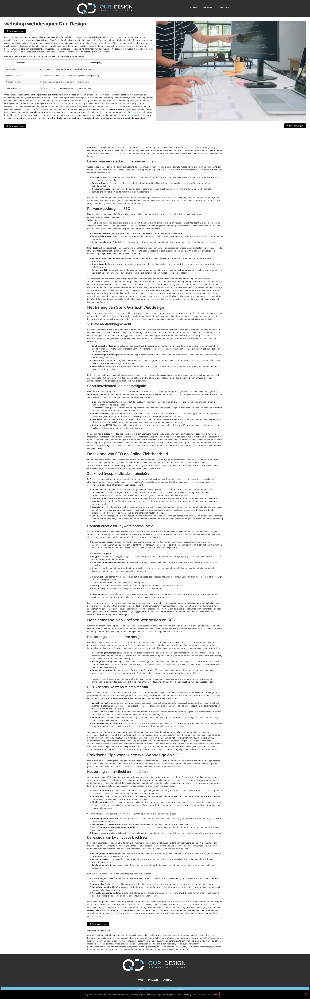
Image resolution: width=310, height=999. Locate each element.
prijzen (207, 7)
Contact (223, 7)
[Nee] (306, 994)
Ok (222, 994)
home (193, 7)
